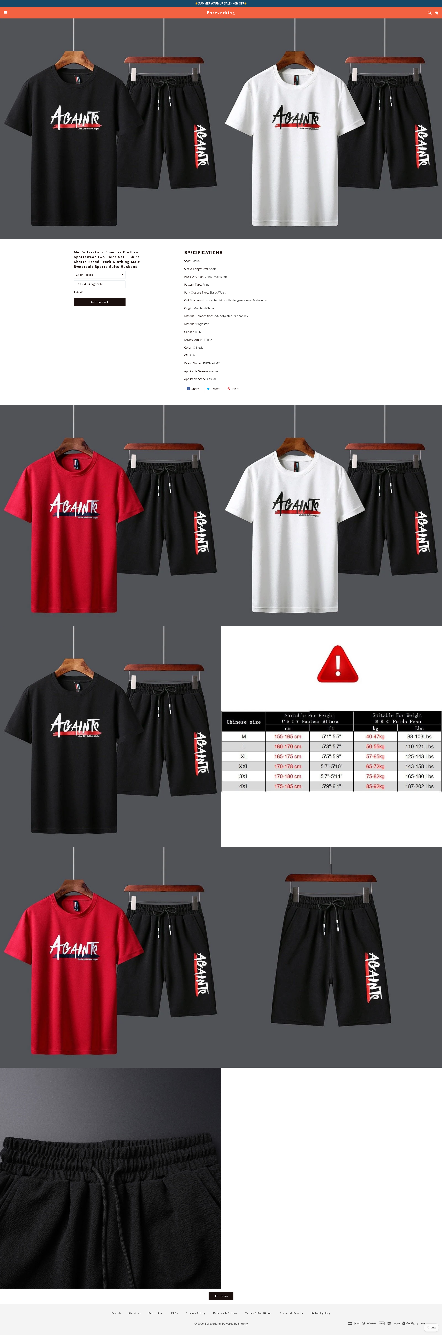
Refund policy (320, 1313)
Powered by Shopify (235, 1324)
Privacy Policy (196, 1313)
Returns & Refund (225, 1313)
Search (116, 1313)
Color (79, 275)
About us (134, 1313)
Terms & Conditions (258, 1313)
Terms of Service (292, 1313)
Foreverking (221, 13)
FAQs (174, 1313)
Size (78, 284)
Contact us (156, 1313)
